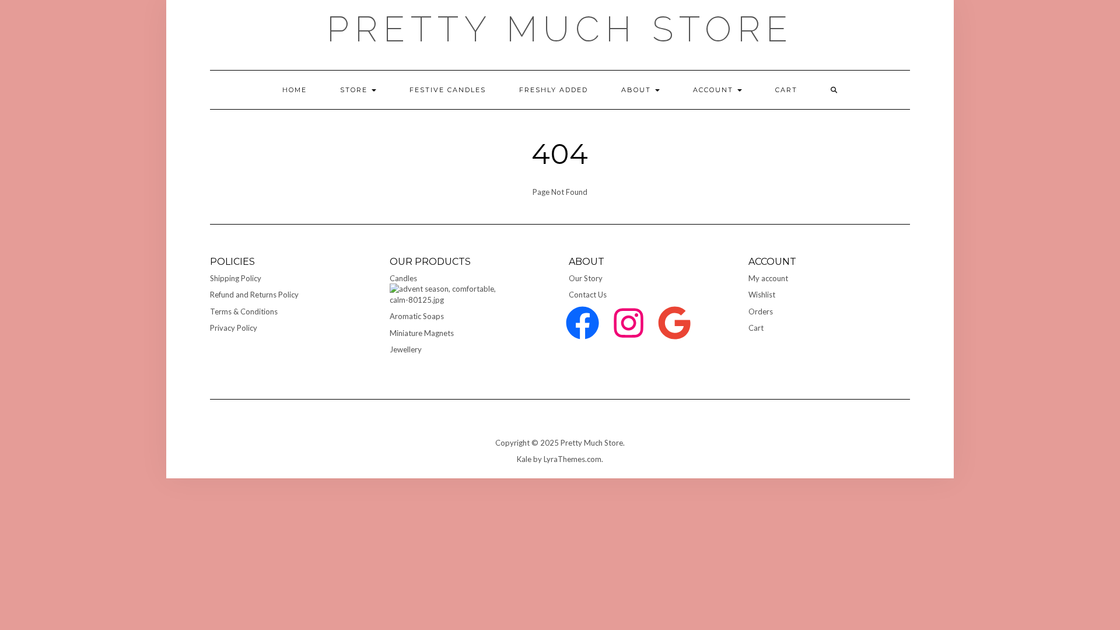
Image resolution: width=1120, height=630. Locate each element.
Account (714, 90)
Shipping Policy (235, 278)
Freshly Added (553, 90)
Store (355, 90)
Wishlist (761, 294)
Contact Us (588, 294)
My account (768, 278)
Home (294, 90)
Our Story (586, 278)
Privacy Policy (233, 327)
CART (786, 90)
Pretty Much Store (560, 29)
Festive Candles (448, 90)
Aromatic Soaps (417, 316)
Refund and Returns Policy (254, 294)
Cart (756, 327)
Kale (524, 459)
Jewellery (406, 349)
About (637, 90)
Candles (403, 278)
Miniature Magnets (422, 333)
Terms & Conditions (244, 311)
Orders (760, 311)
